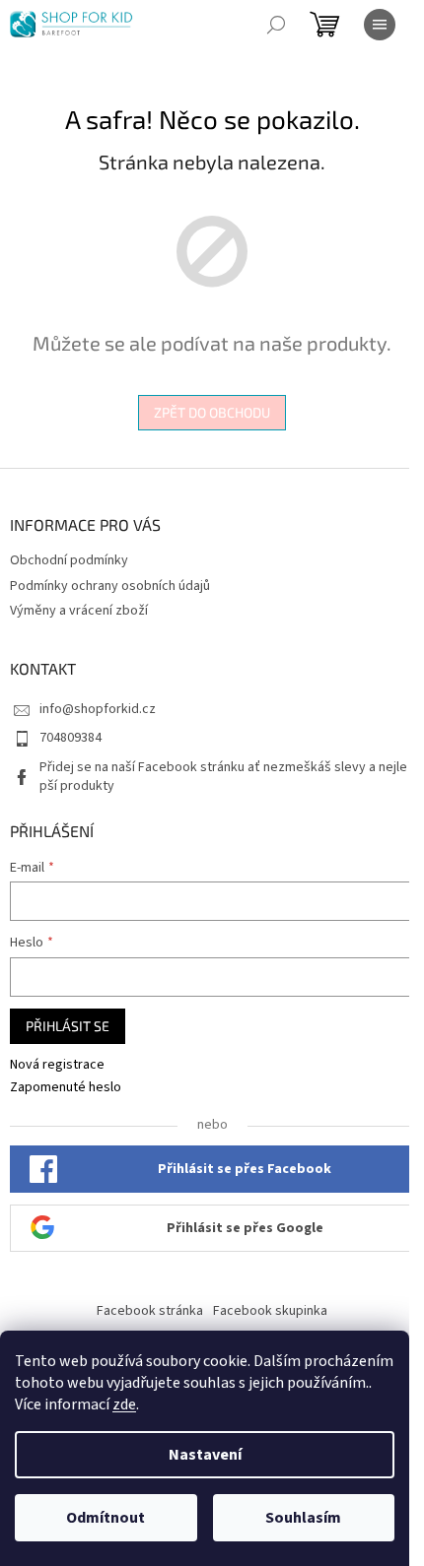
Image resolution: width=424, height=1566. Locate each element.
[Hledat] (276, 24)
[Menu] (379, 24)
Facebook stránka (150, 1311)
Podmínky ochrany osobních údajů (110, 586)
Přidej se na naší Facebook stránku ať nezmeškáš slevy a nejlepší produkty (223, 776)
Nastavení (205, 1455)
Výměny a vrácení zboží (79, 610)
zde (124, 1404)
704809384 (70, 738)
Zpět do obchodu (212, 412)
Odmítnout (105, 1518)
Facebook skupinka (270, 1311)
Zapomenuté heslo (65, 1087)
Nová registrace (57, 1065)
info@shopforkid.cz (97, 709)
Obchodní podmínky (69, 560)
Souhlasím (303, 1518)
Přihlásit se (67, 1025)
